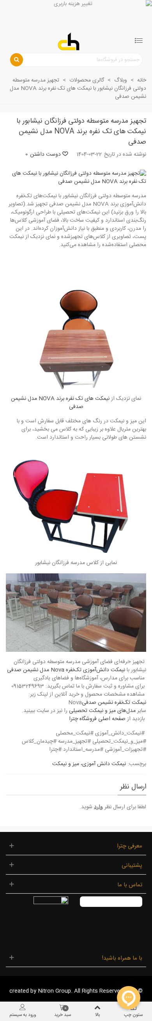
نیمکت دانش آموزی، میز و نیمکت (89, 764)
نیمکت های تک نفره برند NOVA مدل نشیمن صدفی (60, 403)
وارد (98, 807)
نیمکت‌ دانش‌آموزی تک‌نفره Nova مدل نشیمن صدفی (66, 670)
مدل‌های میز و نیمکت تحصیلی (102, 710)
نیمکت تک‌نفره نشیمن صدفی (114, 702)
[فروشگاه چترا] (68, 42)
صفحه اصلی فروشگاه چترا (97, 719)
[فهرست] (138, 41)
